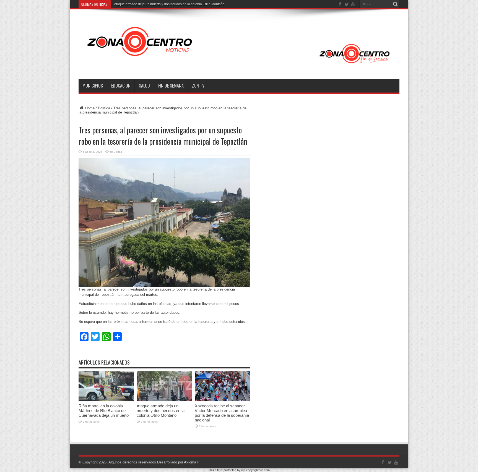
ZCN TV (198, 85)
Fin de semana (171, 85)
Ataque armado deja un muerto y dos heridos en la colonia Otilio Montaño (161, 411)
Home (89, 108)
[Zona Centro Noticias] (239, 65)
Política (104, 108)
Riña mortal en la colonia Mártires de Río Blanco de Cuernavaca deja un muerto (104, 411)
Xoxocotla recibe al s (129, 4)
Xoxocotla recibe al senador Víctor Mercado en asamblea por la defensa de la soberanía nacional (222, 413)
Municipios (92, 85)
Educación (121, 85)
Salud (144, 85)
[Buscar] (395, 4)
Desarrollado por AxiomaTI (178, 462)
